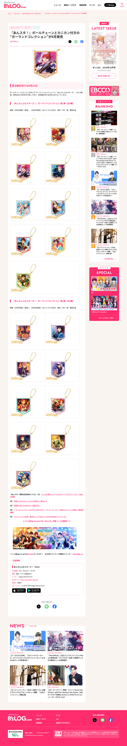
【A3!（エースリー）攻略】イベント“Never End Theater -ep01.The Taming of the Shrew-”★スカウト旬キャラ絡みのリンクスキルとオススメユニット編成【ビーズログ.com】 (106, 161)
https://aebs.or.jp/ (82, 735)
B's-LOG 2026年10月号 (104, 67)
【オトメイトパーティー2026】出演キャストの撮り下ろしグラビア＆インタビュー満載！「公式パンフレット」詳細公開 (27, 692)
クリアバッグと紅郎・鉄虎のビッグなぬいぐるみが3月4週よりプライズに (40, 516)
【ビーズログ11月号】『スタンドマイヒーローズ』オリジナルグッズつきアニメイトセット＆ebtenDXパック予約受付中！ (27, 657)
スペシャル (16, 13)
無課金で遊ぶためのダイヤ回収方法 (26, 505)
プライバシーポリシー (43, 733)
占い (99, 5)
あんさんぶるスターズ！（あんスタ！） (32, 13)
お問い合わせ (29, 733)
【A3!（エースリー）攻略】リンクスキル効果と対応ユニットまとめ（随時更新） (106, 132)
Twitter (31, 554)
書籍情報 (82, 5)
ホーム (9, 13)
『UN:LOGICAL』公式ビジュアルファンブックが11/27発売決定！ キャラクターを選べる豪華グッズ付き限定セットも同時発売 (65, 657)
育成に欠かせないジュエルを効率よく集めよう (30, 501)
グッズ (92, 5)
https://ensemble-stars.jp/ (29, 580)
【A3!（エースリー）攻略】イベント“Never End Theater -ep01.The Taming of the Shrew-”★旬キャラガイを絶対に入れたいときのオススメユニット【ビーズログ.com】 (65, 693)
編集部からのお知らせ (63, 723)
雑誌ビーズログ (70, 5)
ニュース (57, 5)
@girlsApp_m (77, 554)
